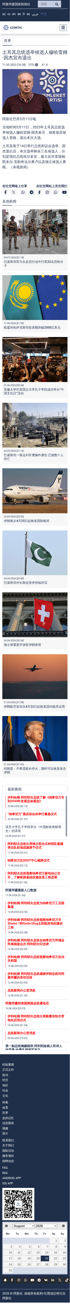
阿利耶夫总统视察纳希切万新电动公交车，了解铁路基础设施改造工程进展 (34, 875)
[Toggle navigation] (62, 27)
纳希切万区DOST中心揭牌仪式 (29, 860)
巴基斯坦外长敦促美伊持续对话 (25, 583)
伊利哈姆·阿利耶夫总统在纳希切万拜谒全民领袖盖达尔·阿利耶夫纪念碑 (36, 942)
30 (64, 1264)
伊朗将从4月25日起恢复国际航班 (26, 521)
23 (64, 1258)
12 (29, 1252)
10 (10, 1252)
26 (29, 1264)
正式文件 (8, 1069)
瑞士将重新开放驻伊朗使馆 (22, 645)
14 (46, 1252)
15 (55, 1252)
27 (38, 1264)
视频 (5, 1128)
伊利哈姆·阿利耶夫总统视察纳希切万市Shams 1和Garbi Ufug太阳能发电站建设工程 (35, 923)
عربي (35, 14)
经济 (5, 1080)
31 (10, 1270)
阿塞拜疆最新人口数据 (20, 890)
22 (55, 1258)
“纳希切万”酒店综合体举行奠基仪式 (32, 814)
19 (29, 1258)
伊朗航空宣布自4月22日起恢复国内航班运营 (34, 706)
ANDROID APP (11, 1178)
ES (28, 14)
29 (55, 1264)
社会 (5, 1090)
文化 (5, 1095)
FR (24, 14)
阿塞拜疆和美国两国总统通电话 (27, 1003)
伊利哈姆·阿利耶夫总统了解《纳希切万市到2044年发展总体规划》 (36, 799)
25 (19, 1264)
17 (10, 1258)
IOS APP (7, 1183)
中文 (44, 14)
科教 (5, 1102)
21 (46, 1258)
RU (9, 14)
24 (10, 1264)
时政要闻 (8, 1064)
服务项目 (8, 1156)
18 (19, 1258)
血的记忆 (8, 1118)
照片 (5, 1133)
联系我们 (8, 1140)
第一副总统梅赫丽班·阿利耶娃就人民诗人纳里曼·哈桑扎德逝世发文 (33, 1048)
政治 (5, 1075)
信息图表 (8, 1123)
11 (19, 1252)
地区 (5, 1085)
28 (46, 1264)
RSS (5, 1173)
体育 (5, 1107)
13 (38, 1252)
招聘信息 (8, 1161)
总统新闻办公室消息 (21, 990)
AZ (4, 14)
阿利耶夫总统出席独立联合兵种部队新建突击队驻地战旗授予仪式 (35, 845)
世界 (7, 41)
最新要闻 (15, 789)
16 (64, 1252)
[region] (36, 923)
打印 (32, 65)
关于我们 (8, 1145)
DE (19, 14)
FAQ (5, 1168)
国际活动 (8, 1150)
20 (38, 1258)
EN (14, 14)
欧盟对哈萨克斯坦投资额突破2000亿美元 (32, 327)
